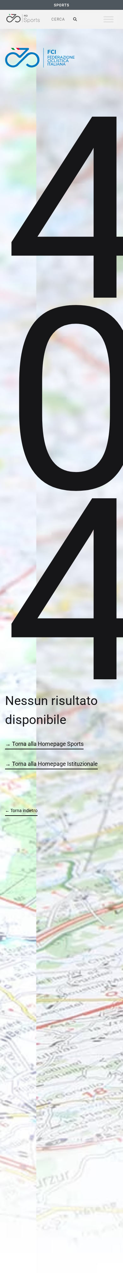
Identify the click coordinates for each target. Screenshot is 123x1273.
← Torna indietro (21, 810)
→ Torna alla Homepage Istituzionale (51, 763)
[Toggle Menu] (108, 19)
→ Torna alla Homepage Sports (44, 743)
